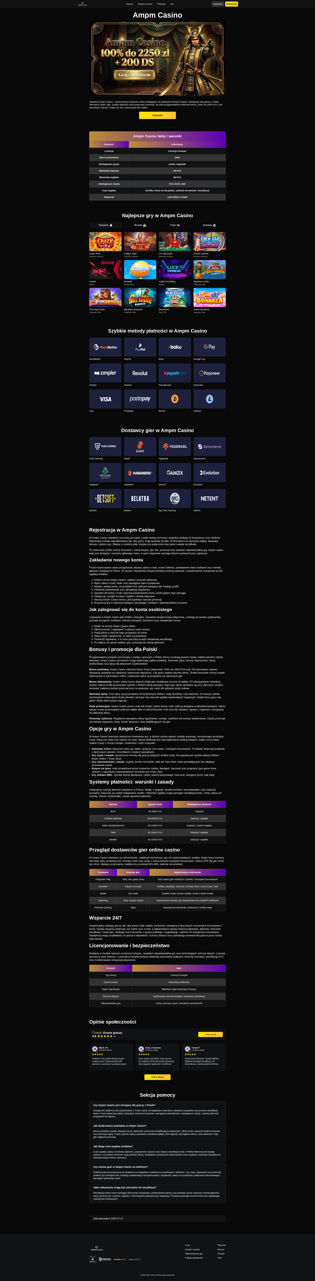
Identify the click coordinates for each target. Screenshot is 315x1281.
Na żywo (138, 225)
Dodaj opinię (210, 1034)
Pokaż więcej (157, 1077)
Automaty (207, 225)
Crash (173, 225)
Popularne (104, 225)
